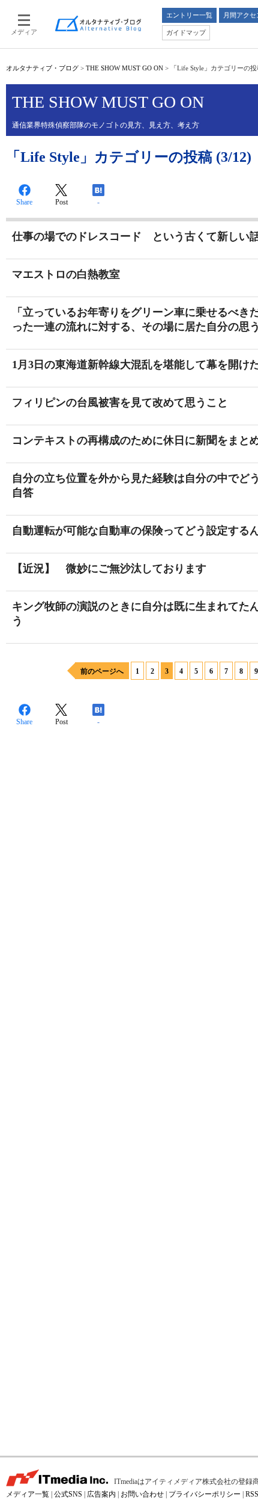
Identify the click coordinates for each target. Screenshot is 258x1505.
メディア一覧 (27, 1494)
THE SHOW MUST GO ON (124, 68)
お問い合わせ (142, 1494)
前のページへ (102, 671)
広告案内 (101, 1494)
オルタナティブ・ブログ (42, 68)
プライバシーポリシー (205, 1494)
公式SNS (68, 1494)
